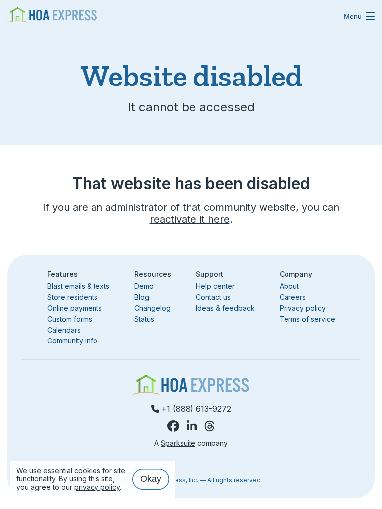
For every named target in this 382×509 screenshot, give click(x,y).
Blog (141, 297)
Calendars (64, 330)
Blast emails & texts (78, 286)
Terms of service (307, 319)
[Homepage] (52, 16)
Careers (293, 297)
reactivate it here (190, 219)
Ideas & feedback (225, 308)
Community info (72, 341)
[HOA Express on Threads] (209, 426)
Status (144, 319)
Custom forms (69, 319)
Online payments (74, 308)
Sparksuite (178, 443)
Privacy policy (303, 308)
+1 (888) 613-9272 (196, 409)
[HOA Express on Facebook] (173, 426)
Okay (150, 479)
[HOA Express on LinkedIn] (192, 426)
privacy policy (97, 487)
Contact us (213, 297)
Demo (144, 286)
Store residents (72, 297)
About (289, 286)
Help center (215, 286)
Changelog (152, 308)
